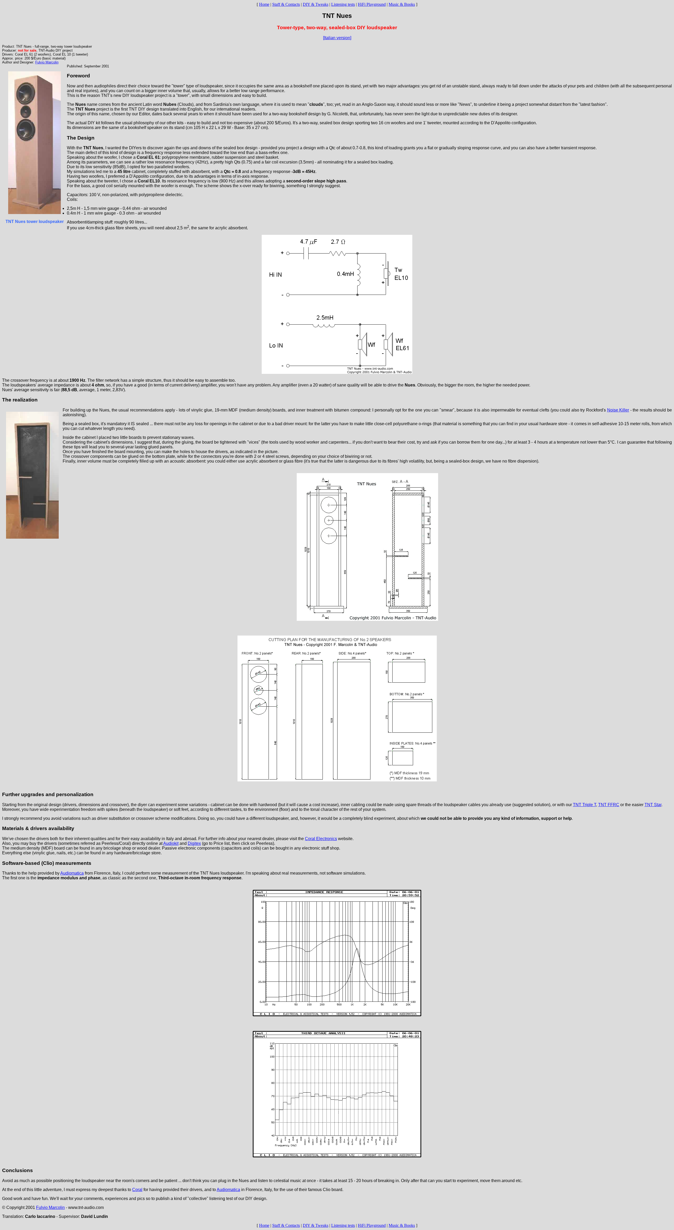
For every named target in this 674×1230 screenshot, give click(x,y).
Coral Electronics (321, 838)
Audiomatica (72, 873)
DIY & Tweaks (315, 4)
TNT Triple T (584, 804)
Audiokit (171, 843)
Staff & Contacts (286, 4)
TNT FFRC (608, 804)
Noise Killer (618, 410)
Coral (137, 1189)
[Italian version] (337, 38)
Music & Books (402, 4)
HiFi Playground (372, 4)
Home (264, 4)
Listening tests (343, 4)
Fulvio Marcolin (46, 62)
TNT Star (653, 804)
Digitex (194, 843)
